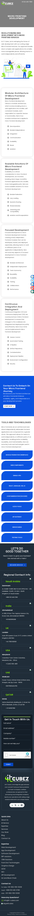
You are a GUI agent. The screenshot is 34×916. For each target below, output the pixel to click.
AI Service (5, 823)
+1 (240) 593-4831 (11, 664)
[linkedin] (18, 805)
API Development (8, 875)
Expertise (4, 826)
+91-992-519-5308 (15, 887)
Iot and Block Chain (9, 878)
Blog (3, 835)
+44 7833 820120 (11, 642)
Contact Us (5, 838)
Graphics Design (7, 866)
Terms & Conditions (21, 914)
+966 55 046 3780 (12, 597)
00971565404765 (11, 686)
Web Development (8, 847)
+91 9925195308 (11, 619)
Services (4, 829)
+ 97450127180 (10, 708)
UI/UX (3, 869)
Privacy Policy (11, 914)
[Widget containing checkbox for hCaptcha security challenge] (17, 755)
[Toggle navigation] (30, 4)
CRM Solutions (6, 859)
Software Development (10, 853)
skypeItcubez (8, 903)
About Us (4, 820)
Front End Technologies (10, 863)
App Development (8, 850)
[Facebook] (12, 805)
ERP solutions (6, 856)
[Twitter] (15, 805)
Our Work (4, 832)
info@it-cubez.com (11, 900)
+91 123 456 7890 (26, 2)
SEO (2, 872)
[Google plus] (21, 805)
